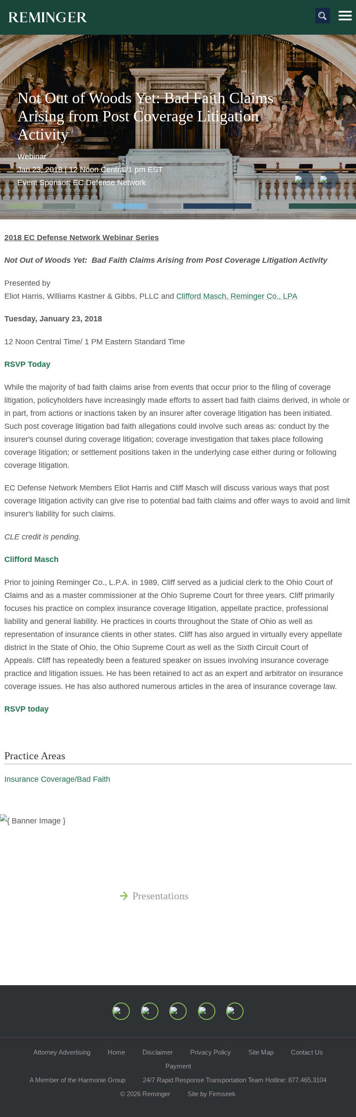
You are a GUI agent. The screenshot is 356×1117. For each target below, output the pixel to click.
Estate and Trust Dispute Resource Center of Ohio (237, 916)
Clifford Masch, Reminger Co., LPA (236, 296)
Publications (158, 854)
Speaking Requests (172, 937)
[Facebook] (206, 1011)
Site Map (261, 1052)
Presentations (160, 895)
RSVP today (26, 709)
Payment (178, 1066)
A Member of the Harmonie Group (77, 1080)
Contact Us (307, 1052)
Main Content (148, 11)
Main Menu (345, 15)
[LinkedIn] (149, 1011)
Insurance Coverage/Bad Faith (57, 779)
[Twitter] (178, 1011)
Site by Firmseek (212, 1093)
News (144, 833)
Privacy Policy (210, 1052)
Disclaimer (157, 1052)
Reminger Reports (170, 875)
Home (116, 1052)
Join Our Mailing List (178, 958)
